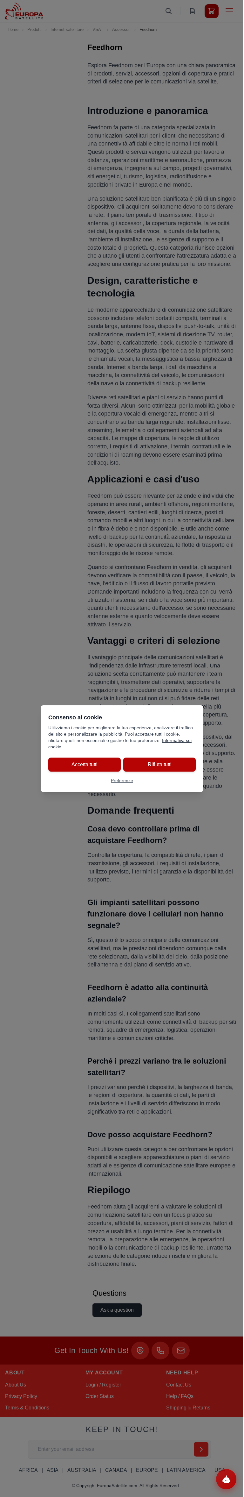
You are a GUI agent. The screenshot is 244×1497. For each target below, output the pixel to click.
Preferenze (122, 780)
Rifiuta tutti (160, 764)
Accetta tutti (84, 764)
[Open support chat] (226, 1479)
